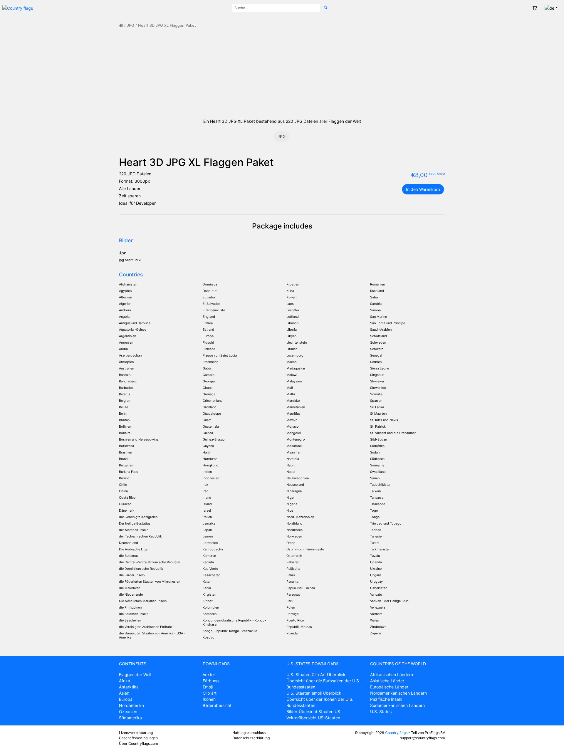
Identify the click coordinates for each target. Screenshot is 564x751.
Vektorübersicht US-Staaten (313, 717)
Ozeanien (128, 711)
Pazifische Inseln (386, 699)
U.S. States (381, 711)
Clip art (209, 692)
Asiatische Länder (387, 680)
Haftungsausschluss (249, 732)
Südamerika (130, 717)
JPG (130, 25)
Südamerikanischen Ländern (397, 705)
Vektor (209, 674)
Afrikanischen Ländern (391, 674)
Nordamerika (131, 705)
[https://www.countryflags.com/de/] (17, 7)
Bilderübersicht (217, 705)
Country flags (396, 732)
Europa (125, 699)
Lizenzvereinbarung (136, 732)
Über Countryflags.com (138, 743)
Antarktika (129, 686)
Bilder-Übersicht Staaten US (313, 711)
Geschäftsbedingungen (138, 738)
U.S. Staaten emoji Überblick (313, 692)
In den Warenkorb (423, 189)
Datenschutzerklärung (251, 738)
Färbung (211, 680)
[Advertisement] (282, 73)
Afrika (124, 680)
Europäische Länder (389, 686)
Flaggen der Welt (135, 674)
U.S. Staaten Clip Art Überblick (315, 674)
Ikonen (209, 699)
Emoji (208, 686)
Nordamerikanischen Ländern (398, 692)
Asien (124, 692)
